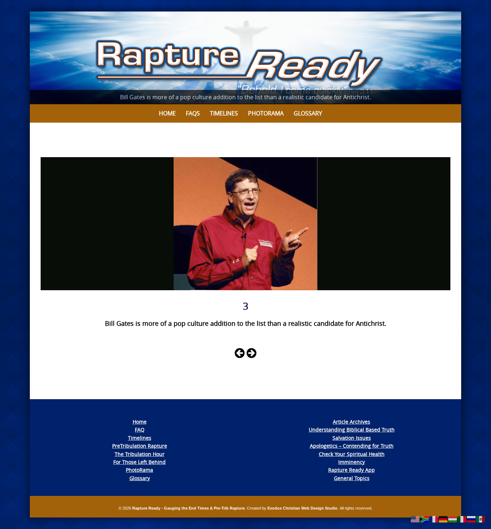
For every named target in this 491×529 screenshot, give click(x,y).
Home (167, 113)
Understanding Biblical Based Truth (352, 429)
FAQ (139, 429)
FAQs (193, 113)
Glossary (308, 113)
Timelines (224, 113)
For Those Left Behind (139, 462)
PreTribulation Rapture (139, 445)
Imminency (351, 462)
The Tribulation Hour (140, 454)
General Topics (352, 478)
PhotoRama (139, 469)
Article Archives (351, 421)
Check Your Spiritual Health (352, 454)
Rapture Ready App (351, 469)
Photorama (266, 113)
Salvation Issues (351, 437)
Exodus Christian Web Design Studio (302, 508)
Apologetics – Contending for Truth (352, 445)
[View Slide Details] (245, 58)
